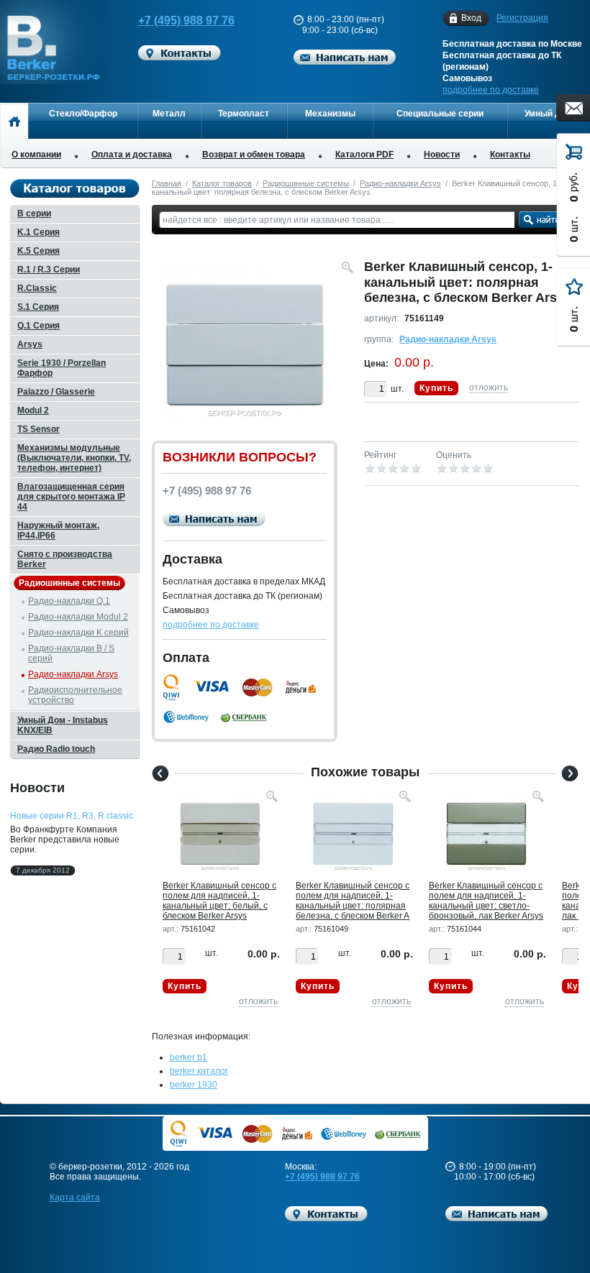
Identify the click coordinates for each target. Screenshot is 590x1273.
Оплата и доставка (131, 155)
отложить (488, 387)
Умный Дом (549, 114)
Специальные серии (440, 114)
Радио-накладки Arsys (400, 183)
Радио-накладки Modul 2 (78, 617)
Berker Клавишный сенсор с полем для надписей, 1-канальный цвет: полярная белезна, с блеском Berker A (352, 901)
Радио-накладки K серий (78, 633)
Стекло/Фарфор (83, 114)
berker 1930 (193, 1085)
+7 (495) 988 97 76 (186, 20)
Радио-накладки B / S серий (71, 653)
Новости (442, 155)
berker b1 (188, 1057)
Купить (436, 388)
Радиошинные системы (306, 183)
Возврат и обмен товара (253, 155)
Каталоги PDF (364, 155)
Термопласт (243, 114)
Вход (471, 18)
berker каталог (199, 1071)
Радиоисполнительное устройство (75, 695)
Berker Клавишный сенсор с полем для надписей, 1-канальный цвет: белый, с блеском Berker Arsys (219, 901)
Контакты (510, 155)
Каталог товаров (222, 183)
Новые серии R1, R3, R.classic (71, 816)
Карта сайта (75, 1197)
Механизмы (330, 114)
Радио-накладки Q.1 (69, 601)
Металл (169, 114)
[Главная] (14, 121)
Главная (166, 183)
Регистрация (522, 18)
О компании (36, 155)
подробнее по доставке (490, 90)
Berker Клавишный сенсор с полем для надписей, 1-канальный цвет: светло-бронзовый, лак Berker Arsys (486, 901)
